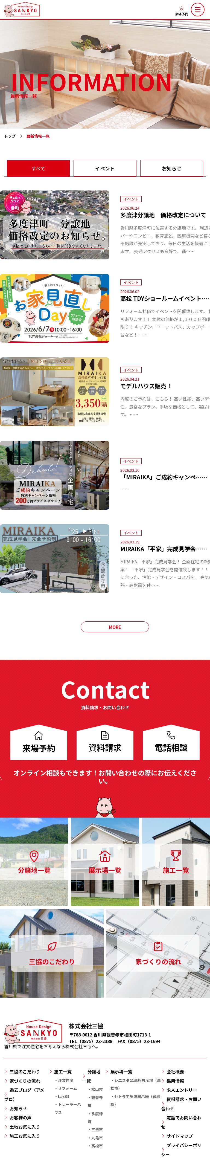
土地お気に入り (25, 1126)
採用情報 (175, 1081)
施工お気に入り (25, 1136)
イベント (105, 168)
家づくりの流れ (25, 1081)
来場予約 (181, 13)
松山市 (97, 1089)
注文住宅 (65, 1080)
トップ (10, 136)
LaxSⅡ (63, 1096)
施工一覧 (63, 1071)
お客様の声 (20, 1117)
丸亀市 (97, 1137)
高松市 (97, 1145)
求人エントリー (182, 1090)
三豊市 (97, 1129)
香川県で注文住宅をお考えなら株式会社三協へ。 (52, 1046)
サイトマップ (180, 1136)
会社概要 (175, 1071)
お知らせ (172, 168)
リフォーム (67, 1088)
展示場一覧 (121, 1071)
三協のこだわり (25, 1071)
